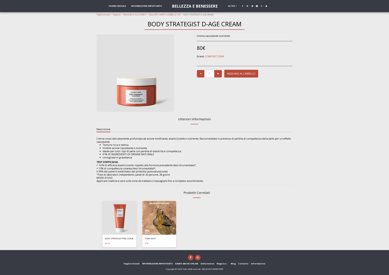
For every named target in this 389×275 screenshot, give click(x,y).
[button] (242, 6)
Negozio (116, 14)
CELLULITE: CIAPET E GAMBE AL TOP (165, 14)
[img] (119, 218)
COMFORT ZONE (214, 56)
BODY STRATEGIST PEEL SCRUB (119, 238)
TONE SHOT (150, 238)
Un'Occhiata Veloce (119, 234)
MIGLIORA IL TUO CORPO (134, 14)
